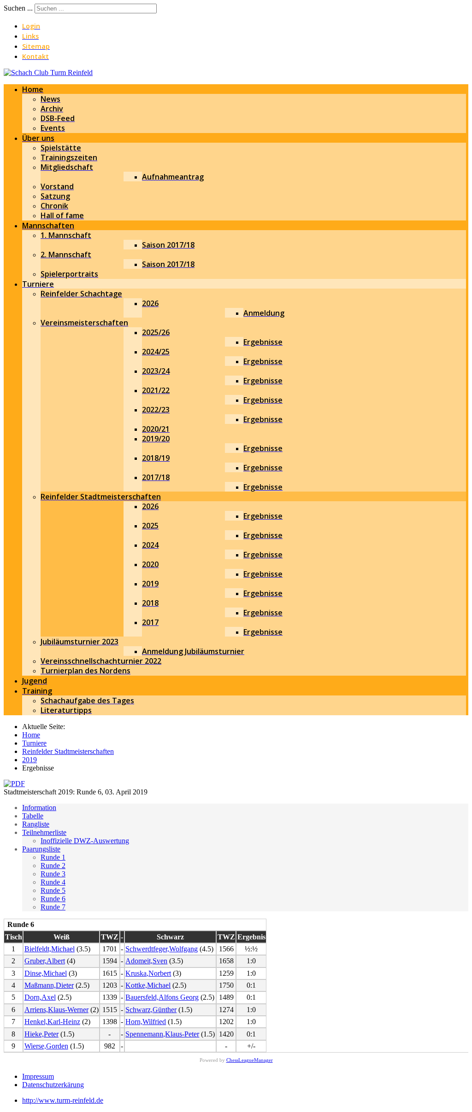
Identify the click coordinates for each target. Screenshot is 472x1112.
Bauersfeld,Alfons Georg (162, 997)
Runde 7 (53, 907)
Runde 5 (53, 890)
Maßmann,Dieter (49, 985)
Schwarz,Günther (151, 1010)
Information (39, 807)
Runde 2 (53, 865)
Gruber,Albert (44, 961)
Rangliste (35, 824)
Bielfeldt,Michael (49, 949)
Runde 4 (53, 882)
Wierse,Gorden (46, 1046)
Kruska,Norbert (148, 973)
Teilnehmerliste (44, 832)
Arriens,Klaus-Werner (56, 1010)
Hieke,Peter (41, 1034)
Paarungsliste (41, 849)
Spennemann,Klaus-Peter (162, 1034)
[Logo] (48, 72)
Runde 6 (53, 899)
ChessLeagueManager (249, 1060)
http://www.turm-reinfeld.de (62, 1100)
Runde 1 (53, 857)
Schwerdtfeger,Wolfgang (161, 949)
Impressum (38, 1076)
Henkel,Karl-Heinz (52, 1021)
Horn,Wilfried (145, 1021)
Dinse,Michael (45, 973)
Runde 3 (53, 874)
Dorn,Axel (40, 997)
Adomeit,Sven (146, 961)
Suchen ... (18, 8)
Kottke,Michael (148, 985)
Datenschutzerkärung (53, 1085)
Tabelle (32, 816)
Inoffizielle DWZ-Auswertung (85, 841)
